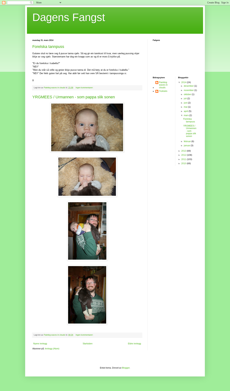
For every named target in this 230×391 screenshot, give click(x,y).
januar (187, 145)
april (186, 111)
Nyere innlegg (40, 343)
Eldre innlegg (134, 343)
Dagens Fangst (68, 17)
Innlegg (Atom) (52, 348)
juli (185, 98)
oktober (188, 94)
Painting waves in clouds (163, 85)
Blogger (126, 368)
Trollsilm (163, 91)
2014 (184, 82)
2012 (184, 155)
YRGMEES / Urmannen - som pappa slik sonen (73, 97)
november (189, 90)
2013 (184, 151)
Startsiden (88, 343)
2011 (184, 159)
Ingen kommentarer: (85, 87)
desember (189, 86)
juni (186, 103)
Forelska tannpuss (48, 46)
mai (186, 107)
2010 (184, 163)
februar (187, 141)
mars (186, 115)
